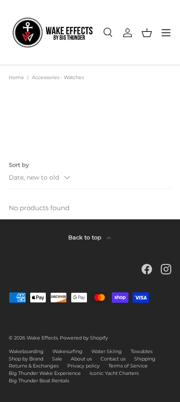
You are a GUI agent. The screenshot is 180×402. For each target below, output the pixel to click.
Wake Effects (42, 338)
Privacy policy (83, 366)
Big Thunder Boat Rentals (39, 381)
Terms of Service (128, 366)
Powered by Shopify (84, 338)
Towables (141, 351)
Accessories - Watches (58, 77)
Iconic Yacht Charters (114, 373)
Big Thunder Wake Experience (45, 373)
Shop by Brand (26, 359)
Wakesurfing (67, 351)
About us (81, 359)
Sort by (19, 164)
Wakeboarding (26, 351)
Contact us (112, 359)
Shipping (145, 359)
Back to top (85, 237)
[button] (146, 32)
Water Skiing (106, 351)
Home (16, 77)
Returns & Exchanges (34, 366)
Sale (57, 359)
